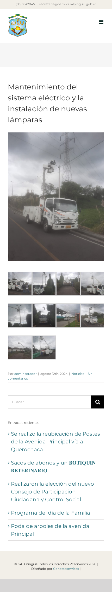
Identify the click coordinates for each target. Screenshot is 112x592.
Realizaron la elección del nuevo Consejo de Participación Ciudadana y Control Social (52, 492)
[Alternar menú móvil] (101, 22)
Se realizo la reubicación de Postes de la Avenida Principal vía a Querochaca (55, 442)
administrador (25, 374)
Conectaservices (66, 569)
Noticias (77, 374)
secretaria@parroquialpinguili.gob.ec (68, 4)
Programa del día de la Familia (50, 513)
